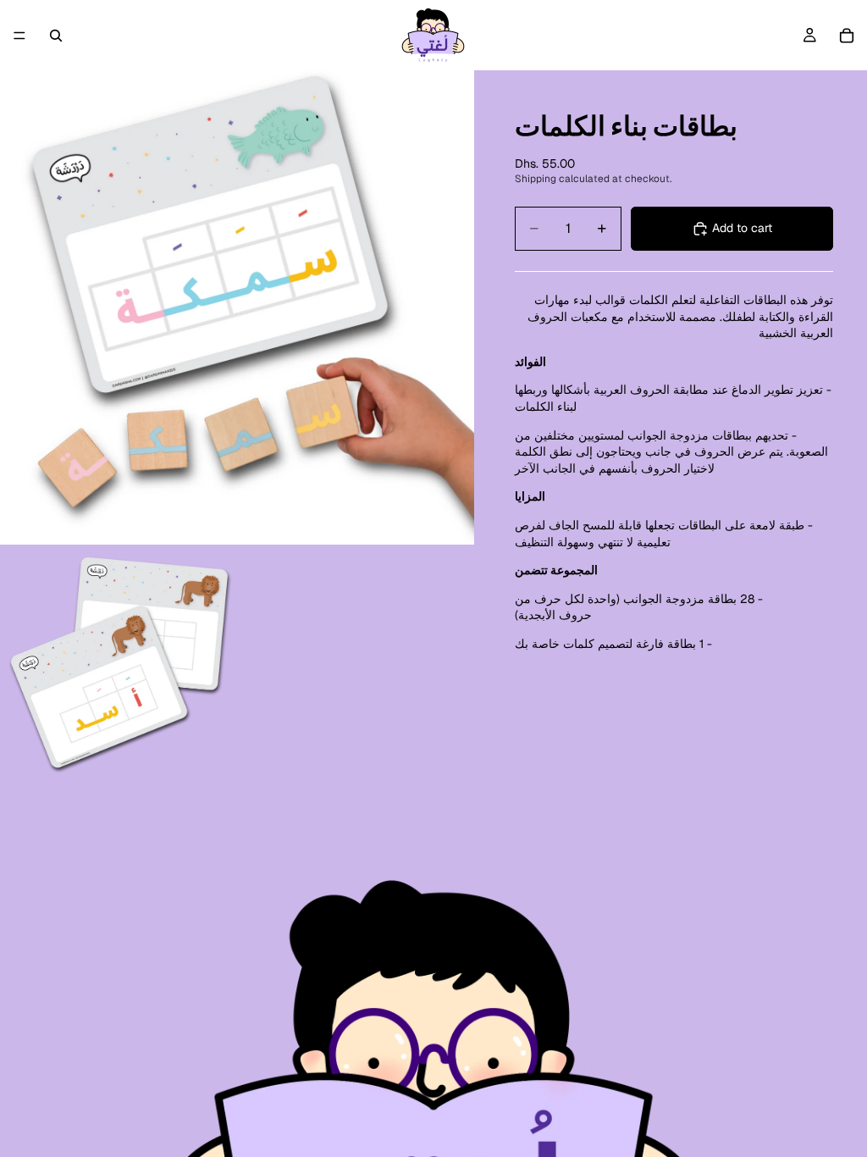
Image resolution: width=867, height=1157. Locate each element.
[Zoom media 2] (118, 663)
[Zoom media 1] (237, 307)
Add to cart (742, 227)
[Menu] (19, 35)
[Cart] (846, 35)
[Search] (56, 35)
